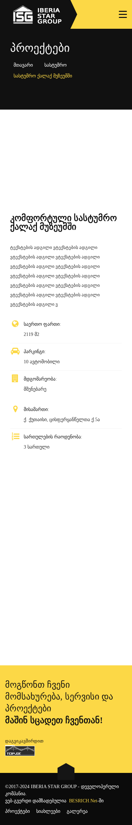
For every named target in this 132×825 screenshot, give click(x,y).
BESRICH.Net (83, 800)
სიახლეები (48, 811)
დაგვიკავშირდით (24, 740)
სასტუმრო (55, 65)
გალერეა (77, 811)
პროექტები (17, 811)
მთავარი (23, 65)
